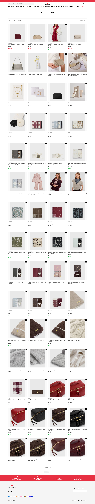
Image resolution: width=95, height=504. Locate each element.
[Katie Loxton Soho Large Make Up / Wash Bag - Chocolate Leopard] (37, 447)
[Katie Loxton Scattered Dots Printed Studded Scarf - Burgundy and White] (57, 211)
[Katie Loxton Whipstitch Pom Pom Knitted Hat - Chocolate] (57, 328)
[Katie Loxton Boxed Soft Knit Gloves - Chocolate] (37, 300)
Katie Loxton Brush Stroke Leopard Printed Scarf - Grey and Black (57, 253)
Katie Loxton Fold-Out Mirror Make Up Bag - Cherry (56, 460)
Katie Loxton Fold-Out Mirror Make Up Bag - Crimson (16, 430)
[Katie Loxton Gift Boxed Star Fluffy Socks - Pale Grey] (17, 181)
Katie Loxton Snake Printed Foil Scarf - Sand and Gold (37, 253)
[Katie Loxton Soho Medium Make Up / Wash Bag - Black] (77, 417)
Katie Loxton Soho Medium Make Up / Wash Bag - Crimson (57, 400)
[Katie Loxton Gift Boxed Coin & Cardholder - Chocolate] (77, 477)
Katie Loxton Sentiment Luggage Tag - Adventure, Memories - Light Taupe (77, 75)
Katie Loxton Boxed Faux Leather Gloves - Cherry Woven (37, 283)
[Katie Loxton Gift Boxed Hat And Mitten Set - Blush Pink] (57, 270)
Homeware (22, 6)
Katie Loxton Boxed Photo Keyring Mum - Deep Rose (57, 489)
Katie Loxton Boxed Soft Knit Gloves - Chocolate (37, 311)
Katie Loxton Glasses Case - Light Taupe (35, 44)
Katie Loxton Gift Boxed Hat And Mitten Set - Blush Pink (56, 283)
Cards (52, 6)
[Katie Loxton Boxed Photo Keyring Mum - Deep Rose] (57, 477)
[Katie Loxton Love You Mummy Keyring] (37, 62)
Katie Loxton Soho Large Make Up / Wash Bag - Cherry (77, 460)
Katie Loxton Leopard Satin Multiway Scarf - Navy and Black (77, 194)
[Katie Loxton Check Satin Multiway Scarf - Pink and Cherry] (57, 181)
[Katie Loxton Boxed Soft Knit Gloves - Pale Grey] (17, 300)
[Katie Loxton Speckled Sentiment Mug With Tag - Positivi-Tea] (37, 152)
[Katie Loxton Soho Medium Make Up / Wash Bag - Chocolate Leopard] (17, 447)
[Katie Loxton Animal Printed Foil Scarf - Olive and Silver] (17, 241)
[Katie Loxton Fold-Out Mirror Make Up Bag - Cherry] (57, 447)
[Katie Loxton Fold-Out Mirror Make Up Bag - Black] (37, 417)
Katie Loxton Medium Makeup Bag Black (55, 103)
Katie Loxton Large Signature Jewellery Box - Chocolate (36, 400)
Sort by (15, 20)
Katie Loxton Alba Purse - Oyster (74, 44)
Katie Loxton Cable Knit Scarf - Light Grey (16, 370)
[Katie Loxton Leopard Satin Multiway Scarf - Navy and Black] (77, 181)
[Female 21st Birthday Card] (37, 92)
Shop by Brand (71, 6)
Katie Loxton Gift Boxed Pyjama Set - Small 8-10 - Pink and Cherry (37, 194)
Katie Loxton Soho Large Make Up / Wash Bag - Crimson (77, 400)
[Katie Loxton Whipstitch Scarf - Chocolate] (37, 328)
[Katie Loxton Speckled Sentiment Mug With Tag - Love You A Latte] (57, 152)
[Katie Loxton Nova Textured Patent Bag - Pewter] (17, 62)
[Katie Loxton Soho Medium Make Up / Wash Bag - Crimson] (57, 388)
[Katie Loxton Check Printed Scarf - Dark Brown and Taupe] (37, 211)
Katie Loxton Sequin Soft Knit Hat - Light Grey (56, 370)
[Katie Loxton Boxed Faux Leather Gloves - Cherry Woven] (37, 270)
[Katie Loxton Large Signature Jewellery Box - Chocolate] (37, 388)
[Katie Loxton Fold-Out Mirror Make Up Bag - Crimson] (17, 417)
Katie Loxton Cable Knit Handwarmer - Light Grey (37, 370)
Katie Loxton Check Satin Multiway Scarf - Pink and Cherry (57, 194)
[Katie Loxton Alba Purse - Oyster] (77, 33)
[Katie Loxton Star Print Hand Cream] (77, 92)
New (9, 6)
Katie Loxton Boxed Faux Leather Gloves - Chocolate (16, 283)
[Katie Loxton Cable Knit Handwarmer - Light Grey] (37, 358)
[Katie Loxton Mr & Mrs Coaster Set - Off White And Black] (17, 122)
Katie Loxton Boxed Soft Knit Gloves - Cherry (56, 311)
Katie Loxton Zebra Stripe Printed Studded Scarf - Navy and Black (77, 223)
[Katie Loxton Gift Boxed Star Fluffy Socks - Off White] (77, 152)
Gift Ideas (65, 6)
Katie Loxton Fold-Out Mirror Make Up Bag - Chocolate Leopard (56, 430)
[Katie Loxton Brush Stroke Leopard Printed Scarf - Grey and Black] (57, 241)
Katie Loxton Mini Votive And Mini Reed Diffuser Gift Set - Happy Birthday (77, 134)
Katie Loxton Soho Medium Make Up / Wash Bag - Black (77, 430)
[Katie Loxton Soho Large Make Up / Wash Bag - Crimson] (77, 388)
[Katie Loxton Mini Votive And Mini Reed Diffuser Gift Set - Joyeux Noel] (37, 122)
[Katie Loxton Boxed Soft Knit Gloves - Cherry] (57, 300)
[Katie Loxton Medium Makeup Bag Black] (57, 92)
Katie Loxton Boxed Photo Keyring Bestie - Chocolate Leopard (36, 489)
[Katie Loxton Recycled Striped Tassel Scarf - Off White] (77, 358)
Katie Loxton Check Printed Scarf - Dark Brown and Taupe (37, 223)
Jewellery (39, 6)
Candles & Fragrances (31, 6)
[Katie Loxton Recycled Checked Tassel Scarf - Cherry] (17, 388)
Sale (82, 6)
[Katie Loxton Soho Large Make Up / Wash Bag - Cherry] (77, 447)
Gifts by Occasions (14, 6)
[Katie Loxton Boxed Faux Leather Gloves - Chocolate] (17, 270)
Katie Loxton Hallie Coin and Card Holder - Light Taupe (57, 75)
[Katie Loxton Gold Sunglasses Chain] (17, 92)
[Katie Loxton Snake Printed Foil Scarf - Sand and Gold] (37, 241)
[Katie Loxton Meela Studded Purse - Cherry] (17, 33)
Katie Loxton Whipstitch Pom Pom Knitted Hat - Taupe (17, 341)
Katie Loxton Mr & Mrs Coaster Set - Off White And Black (16, 134)
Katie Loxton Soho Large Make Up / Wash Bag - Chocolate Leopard (37, 460)
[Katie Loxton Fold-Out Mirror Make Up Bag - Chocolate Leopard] (57, 417)
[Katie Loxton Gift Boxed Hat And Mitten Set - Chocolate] (77, 270)
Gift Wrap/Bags (59, 6)
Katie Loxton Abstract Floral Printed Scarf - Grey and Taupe (17, 223)
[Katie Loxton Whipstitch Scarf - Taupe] (77, 300)
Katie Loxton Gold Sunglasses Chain (14, 103)
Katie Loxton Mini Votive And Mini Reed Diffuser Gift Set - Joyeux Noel (37, 134)
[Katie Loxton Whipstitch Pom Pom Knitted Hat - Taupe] (17, 328)
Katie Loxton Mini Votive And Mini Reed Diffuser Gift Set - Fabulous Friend (17, 164)
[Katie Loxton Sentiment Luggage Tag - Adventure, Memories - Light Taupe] (77, 62)
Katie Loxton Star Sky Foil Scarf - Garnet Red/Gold (55, 45)
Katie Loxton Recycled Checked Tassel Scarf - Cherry (16, 400)
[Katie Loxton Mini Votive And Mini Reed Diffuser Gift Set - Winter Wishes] (57, 122)
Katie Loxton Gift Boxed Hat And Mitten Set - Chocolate (76, 283)
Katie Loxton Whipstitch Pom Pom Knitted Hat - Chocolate (57, 341)
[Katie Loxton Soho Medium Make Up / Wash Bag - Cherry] (17, 477)
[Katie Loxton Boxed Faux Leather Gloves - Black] (77, 241)
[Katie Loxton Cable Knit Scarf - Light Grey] (17, 358)
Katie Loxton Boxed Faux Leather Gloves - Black (77, 252)
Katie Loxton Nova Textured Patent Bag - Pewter (17, 74)
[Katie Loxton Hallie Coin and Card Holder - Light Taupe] (57, 62)
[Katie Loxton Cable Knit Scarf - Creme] (77, 328)
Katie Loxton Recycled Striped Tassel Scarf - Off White (77, 371)
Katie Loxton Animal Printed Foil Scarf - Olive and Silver (17, 253)
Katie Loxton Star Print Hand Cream (74, 103)
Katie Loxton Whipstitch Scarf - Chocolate (36, 340)
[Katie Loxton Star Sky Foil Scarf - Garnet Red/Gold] (57, 33)
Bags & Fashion (46, 6)
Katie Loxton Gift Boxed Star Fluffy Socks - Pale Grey (17, 194)
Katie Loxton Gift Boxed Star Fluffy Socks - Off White (77, 164)
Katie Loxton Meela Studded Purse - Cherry (16, 44)
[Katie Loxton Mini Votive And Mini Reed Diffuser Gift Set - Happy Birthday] (77, 122)
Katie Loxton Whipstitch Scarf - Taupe (75, 311)
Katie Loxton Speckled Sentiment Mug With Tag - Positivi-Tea (37, 164)
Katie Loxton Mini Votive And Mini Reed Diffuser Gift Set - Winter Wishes (57, 134)
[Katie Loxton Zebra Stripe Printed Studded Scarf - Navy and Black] (77, 211)
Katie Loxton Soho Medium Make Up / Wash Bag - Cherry (17, 489)
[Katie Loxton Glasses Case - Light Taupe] (37, 33)
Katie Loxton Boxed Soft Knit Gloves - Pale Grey (17, 311)
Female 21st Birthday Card (33, 103)
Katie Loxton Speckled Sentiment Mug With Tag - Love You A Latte (57, 164)
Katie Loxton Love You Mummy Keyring (35, 74)
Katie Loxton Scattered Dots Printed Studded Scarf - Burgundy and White (56, 223)
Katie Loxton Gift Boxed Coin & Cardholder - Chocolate (76, 489)
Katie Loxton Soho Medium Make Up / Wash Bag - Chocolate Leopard (17, 460)
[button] (86, 4)
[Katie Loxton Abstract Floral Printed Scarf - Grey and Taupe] (17, 211)
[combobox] (21, 4)
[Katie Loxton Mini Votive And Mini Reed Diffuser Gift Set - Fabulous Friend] (17, 152)
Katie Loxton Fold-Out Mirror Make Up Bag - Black (36, 430)
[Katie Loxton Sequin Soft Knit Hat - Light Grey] (57, 358)
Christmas (79, 6)
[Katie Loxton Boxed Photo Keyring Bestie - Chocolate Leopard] (37, 477)
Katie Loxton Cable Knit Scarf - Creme (75, 340)
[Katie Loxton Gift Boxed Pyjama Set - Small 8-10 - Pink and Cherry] (37, 181)
